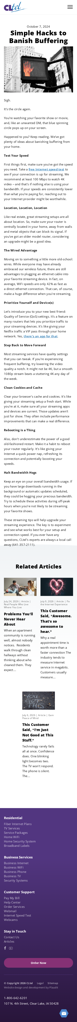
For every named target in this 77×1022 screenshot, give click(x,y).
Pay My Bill (12, 898)
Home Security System (20, 841)
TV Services (12, 828)
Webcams (11, 920)
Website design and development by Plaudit (31, 987)
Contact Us (11, 937)
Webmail (10, 911)
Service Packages (16, 833)
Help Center (12, 902)
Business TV (12, 876)
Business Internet (16, 863)
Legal (40, 983)
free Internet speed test (46, 169)
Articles (9, 941)
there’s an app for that (40, 336)
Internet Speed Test (17, 915)
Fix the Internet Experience (55, 603)
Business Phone (15, 872)
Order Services (14, 907)
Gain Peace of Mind (38, 716)
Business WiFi (13, 867)
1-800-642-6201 (15, 998)
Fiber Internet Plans (18, 824)
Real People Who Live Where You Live (16, 606)
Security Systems (16, 880)
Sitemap (53, 983)
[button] (70, 7)
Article (25, 601)
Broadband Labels (17, 846)
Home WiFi (12, 837)
